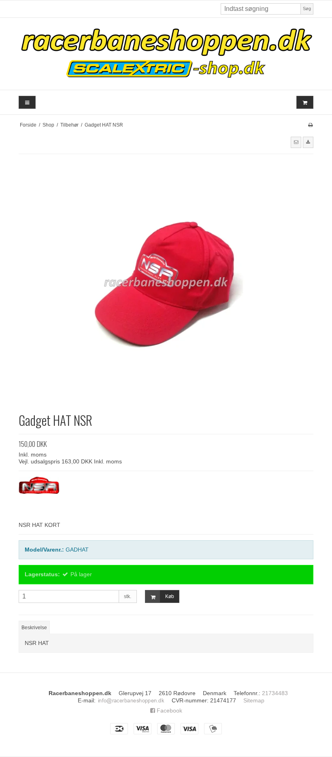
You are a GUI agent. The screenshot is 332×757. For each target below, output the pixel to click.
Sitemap (253, 700)
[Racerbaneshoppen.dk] (166, 53)
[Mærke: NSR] (39, 497)
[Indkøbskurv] (304, 102)
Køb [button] (169, 596)
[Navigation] (27, 102)
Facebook (168, 710)
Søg (307, 8)
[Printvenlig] (310, 125)
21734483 (275, 693)
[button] (296, 142)
